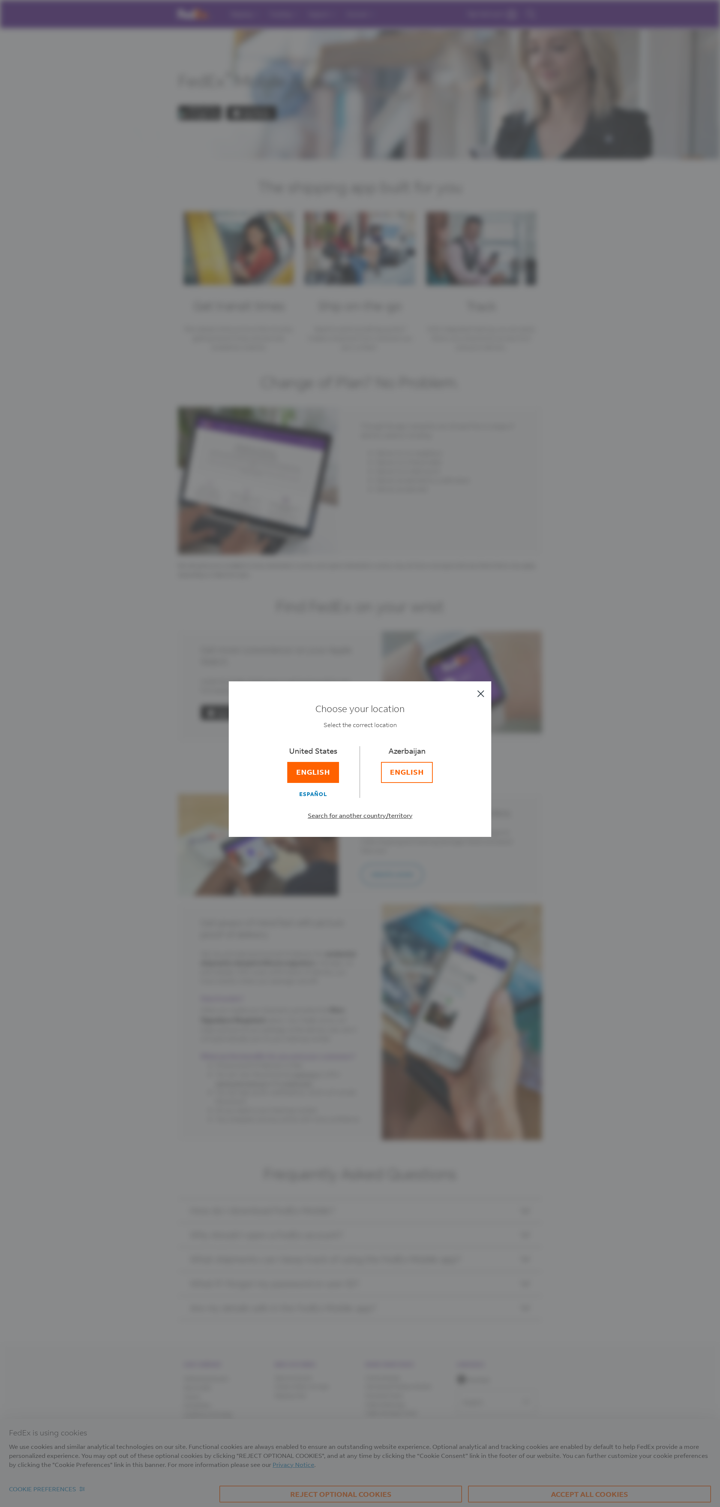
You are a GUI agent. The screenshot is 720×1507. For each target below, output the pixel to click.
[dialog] (360, 753)
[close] (481, 694)
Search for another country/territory (360, 815)
